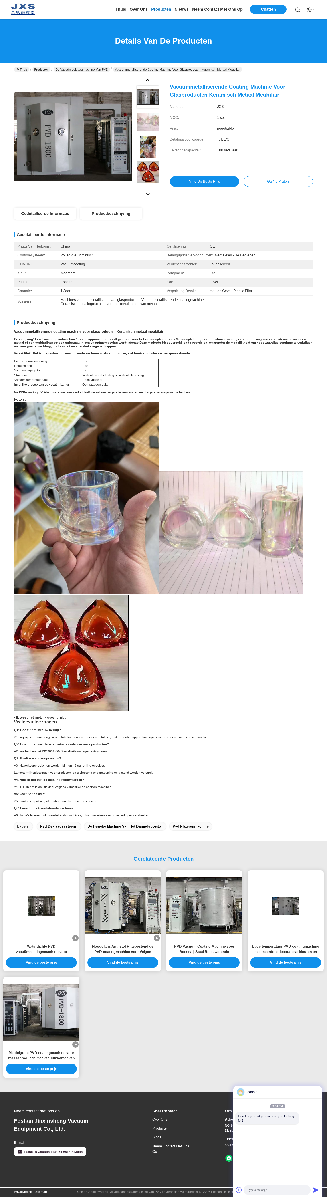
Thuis (120, 9)
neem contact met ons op (217, 9)
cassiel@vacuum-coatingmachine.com (53, 1151)
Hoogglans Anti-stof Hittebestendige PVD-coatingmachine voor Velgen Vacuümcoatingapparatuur (122, 950)
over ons (139, 9)
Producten (41, 69)
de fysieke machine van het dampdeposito (124, 826)
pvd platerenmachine (191, 826)
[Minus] (316, 1092)
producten (161, 9)
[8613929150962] (229, 1158)
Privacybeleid (23, 1191)
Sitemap (41, 1191)
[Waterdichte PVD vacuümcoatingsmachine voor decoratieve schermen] (41, 906)
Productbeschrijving (111, 213)
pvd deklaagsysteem (58, 826)
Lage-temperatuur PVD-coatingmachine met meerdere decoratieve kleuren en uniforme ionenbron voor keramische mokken (285, 950)
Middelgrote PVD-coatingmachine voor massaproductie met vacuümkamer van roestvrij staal (41, 1056)
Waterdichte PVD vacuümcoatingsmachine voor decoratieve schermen (41, 950)
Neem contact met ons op (170, 1148)
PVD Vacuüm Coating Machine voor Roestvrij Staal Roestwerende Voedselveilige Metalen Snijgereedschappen (204, 950)
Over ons (159, 1119)
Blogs (156, 1137)
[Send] (315, 1190)
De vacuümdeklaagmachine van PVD (81, 69)
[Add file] (239, 1190)
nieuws (182, 9)
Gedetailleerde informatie (45, 213)
